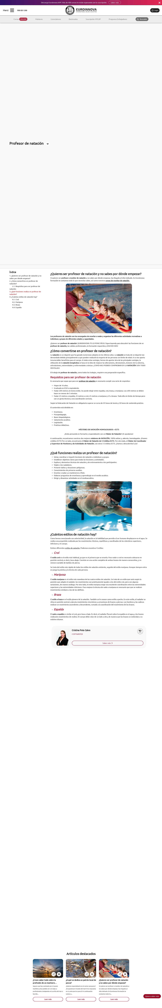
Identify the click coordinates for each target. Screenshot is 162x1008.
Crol (15, 299)
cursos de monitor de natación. (118, 281)
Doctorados (73, 19)
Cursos (20, 19)
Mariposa (17, 302)
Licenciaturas (56, 19)
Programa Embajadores (118, 19)
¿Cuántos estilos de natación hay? (23, 297)
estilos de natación (72, 548)
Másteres (39, 19)
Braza (16, 305)
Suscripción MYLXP (93, 19)
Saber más (115, 3)
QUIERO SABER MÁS (152, 996)
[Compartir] (53, 974)
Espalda (16, 307)
